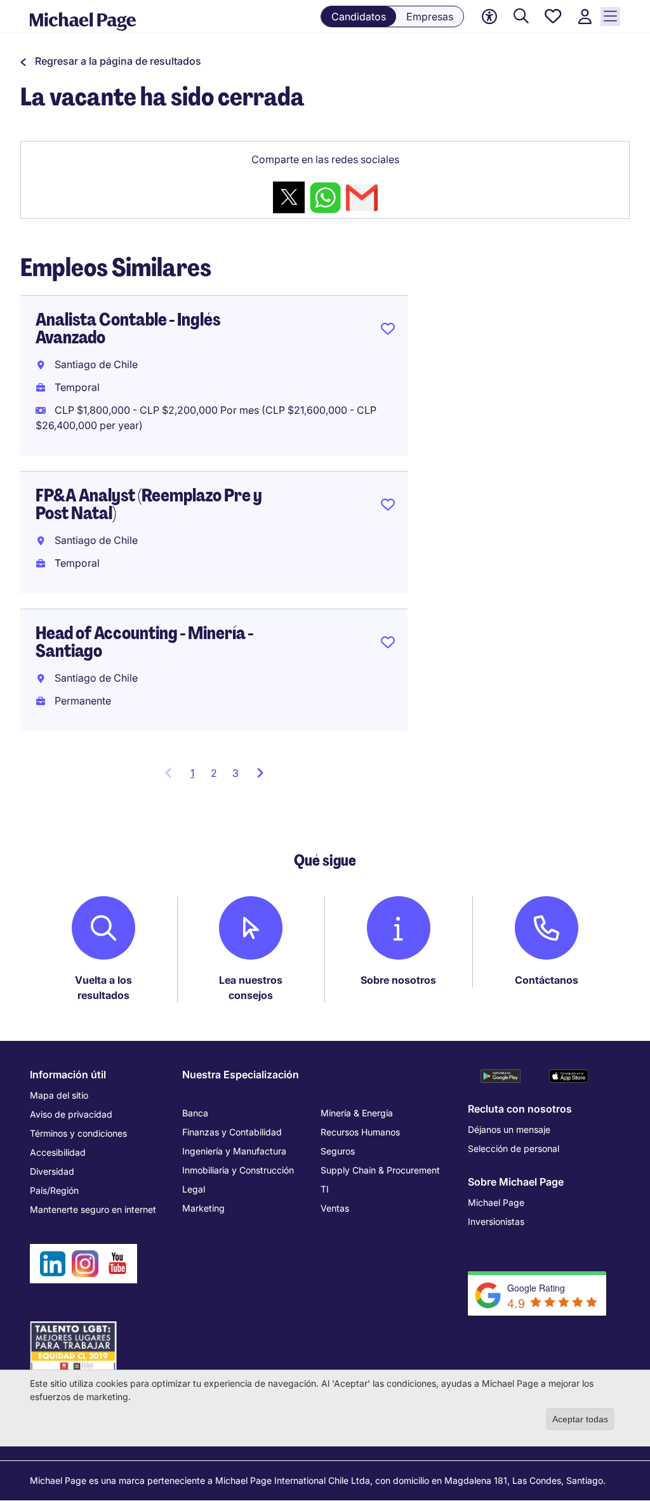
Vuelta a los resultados (103, 988)
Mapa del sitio (59, 1095)
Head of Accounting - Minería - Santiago (144, 642)
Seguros (338, 1151)
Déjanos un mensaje (509, 1129)
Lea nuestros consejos (250, 988)
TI (325, 1189)
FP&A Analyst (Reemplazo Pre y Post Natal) (149, 504)
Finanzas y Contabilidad (232, 1132)
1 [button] (196, 777)
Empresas (429, 16)
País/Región (54, 1190)
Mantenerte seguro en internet (93, 1209)
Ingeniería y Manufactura (234, 1151)
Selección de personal (513, 1148)
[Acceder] (584, 16)
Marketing (203, 1208)
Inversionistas (496, 1221)
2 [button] (214, 773)
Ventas (335, 1208)
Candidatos (358, 16)
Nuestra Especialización (240, 1074)
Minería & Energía (357, 1113)
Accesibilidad (58, 1152)
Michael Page (496, 1202)
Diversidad (52, 1171)
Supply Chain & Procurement (380, 1170)
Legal (193, 1189)
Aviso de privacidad (71, 1114)
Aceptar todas (580, 1419)
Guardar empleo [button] (388, 331)
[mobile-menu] (610, 16)
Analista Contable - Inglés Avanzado (128, 328)
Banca (195, 1113)
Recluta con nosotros (520, 1109)
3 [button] (235, 773)
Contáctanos (546, 980)
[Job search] (521, 17)
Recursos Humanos (360, 1132)
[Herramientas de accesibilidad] (489, 16)
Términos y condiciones (78, 1133)
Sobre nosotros (398, 980)
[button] (110, 61)
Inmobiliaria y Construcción (238, 1170)
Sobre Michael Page (516, 1182)
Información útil (68, 1074)
